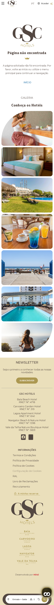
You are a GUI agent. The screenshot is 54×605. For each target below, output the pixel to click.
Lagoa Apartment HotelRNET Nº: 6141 (27, 415)
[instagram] (31, 437)
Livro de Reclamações (25, 481)
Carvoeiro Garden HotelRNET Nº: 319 (27, 408)
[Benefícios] (51, 4)
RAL (15, 476)
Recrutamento (21, 486)
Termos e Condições (24, 455)
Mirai (36, 574)
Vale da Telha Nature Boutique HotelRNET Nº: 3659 (27, 428)
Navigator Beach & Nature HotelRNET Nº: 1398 (27, 422)
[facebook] (23, 437)
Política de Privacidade (26, 460)
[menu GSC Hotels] (2, 3)
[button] (44, 599)
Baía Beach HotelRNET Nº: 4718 (27, 401)
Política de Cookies (23, 465)
